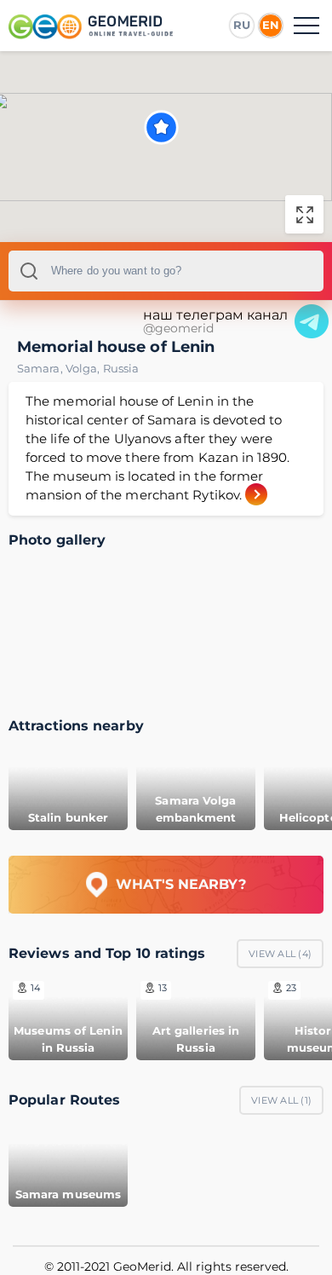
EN (270, 25)
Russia (121, 368)
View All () (280, 954)
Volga (84, 368)
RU (241, 25)
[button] (161, 127)
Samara (41, 368)
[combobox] (166, 271)
